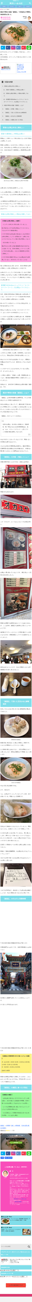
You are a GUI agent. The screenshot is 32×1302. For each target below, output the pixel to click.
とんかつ (28, 6)
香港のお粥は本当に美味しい (11, 86)
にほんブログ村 (21, 71)
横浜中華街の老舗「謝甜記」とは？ (13, 105)
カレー (20, 6)
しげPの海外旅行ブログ (16, 1285)
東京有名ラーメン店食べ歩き (20, 1198)
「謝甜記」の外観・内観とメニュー (13, 109)
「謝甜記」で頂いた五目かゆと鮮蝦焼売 (15, 112)
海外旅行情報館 (18, 1201)
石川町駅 (3, 1128)
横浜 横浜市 (8, 1157)
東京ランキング (6, 69)
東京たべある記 (16, 3)
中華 (2, 1157)
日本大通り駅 (25, 1125)
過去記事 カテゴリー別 (6, 1276)
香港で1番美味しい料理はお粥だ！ (14, 89)
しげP (25, 18)
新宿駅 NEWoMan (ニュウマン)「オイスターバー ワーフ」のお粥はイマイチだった (15, 100)
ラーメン (12, 6)
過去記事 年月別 (5, 1270)
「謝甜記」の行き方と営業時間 (12, 116)
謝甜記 (2, 1125)
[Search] (29, 1247)
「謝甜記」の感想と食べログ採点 (13, 119)
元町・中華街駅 (15, 1125)
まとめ (4, 6)
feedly (16, 1142)
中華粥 (8, 1125)
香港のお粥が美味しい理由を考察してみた (15, 94)
